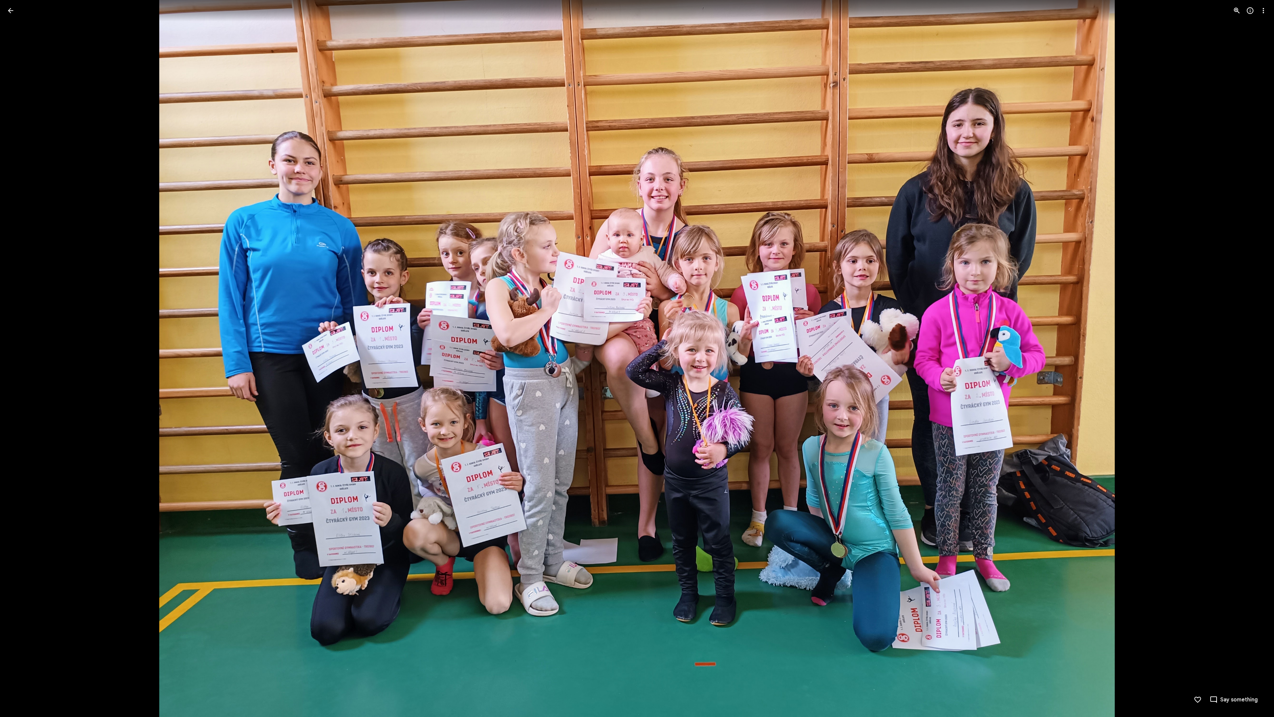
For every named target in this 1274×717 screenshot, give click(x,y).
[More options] (1263, 10)
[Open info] (1250, 10)
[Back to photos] (11, 11)
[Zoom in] (1236, 10)
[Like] (1198, 700)
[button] (18, 358)
